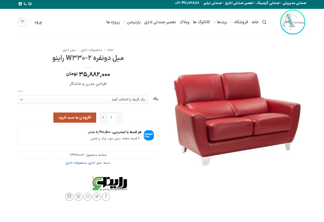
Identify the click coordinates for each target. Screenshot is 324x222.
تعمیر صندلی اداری (239, 3)
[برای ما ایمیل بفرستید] (29, 4)
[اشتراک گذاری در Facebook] (106, 197)
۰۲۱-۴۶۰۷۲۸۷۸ (187, 3)
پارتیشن (133, 22)
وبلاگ (184, 22)
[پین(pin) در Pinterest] (78, 197)
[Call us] (25, 4)
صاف (20, 91)
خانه (255, 22)
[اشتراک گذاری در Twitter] (97, 197)
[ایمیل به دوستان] (88, 197)
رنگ (155, 99)
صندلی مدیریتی (294, 3)
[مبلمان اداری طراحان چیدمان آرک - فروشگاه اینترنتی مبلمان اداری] (290, 22)
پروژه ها (113, 22)
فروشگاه (241, 22)
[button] (264, 22)
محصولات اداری (91, 50)
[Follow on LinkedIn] (20, 4)
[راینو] (132, 183)
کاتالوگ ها (201, 22)
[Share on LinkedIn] (69, 197)
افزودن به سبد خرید (74, 118)
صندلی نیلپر (213, 3)
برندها (222, 22)
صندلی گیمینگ (267, 3)
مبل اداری (69, 50)
